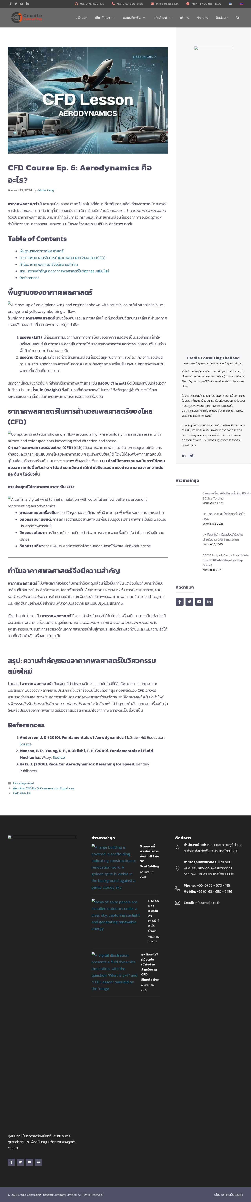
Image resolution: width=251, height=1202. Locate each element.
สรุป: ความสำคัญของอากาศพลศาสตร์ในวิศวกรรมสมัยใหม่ (64, 271)
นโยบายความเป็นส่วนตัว (228, 1194)
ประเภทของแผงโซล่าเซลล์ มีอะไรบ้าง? (224, 516)
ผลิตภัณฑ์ (160, 17)
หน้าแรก (81, 17)
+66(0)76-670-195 (92, 4)
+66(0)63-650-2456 (130, 4)
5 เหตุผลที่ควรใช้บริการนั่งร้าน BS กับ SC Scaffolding (227, 496)
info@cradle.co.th (167, 4)
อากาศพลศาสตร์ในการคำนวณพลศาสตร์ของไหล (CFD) (62, 258)
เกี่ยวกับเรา (102, 17)
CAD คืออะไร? (22, 793)
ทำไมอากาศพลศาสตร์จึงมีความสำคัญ (49, 264)
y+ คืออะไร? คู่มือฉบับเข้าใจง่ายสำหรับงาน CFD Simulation (223, 537)
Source (26, 744)
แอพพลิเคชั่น (132, 17)
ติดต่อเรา (222, 17)
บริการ (184, 17)
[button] (237, 18)
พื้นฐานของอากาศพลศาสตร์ (42, 251)
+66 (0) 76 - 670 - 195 (213, 885)
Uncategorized (23, 783)
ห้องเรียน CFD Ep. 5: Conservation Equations (44, 788)
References (29, 278)
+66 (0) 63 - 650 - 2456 (214, 891)
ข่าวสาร (202, 17)
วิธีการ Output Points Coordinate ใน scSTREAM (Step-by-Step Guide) (226, 560)
